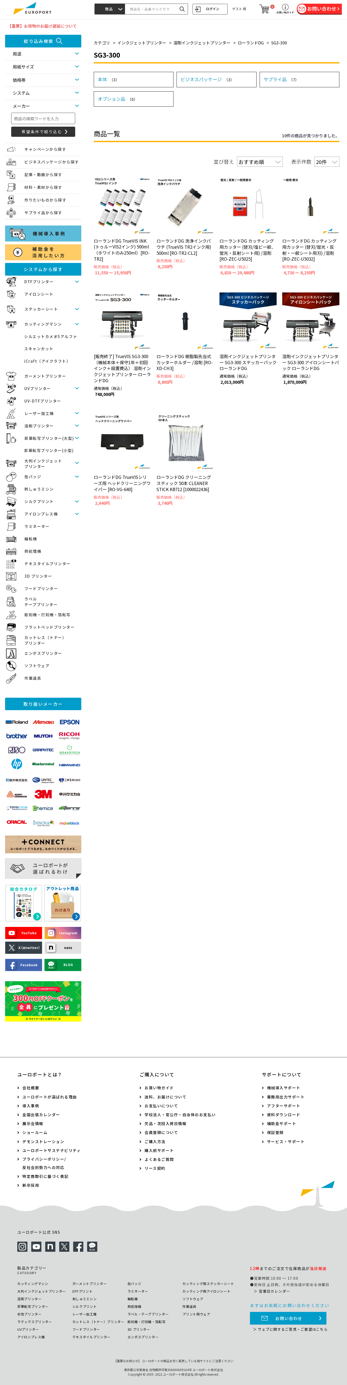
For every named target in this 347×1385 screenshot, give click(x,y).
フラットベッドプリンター (49, 627)
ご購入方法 (155, 1141)
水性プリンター (29, 1314)
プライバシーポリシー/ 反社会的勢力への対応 (44, 1163)
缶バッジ (32, 476)
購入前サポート (159, 1150)
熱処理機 (32, 551)
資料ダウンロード (284, 1114)
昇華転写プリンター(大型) (49, 438)
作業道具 (32, 678)
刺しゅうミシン (39, 489)
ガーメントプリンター (45, 376)
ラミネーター (37, 526)
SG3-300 (279, 43)
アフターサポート (284, 1105)
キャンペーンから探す (45, 149)
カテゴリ (102, 43)
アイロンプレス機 (41, 513)
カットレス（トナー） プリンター (45, 640)
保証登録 (275, 1132)
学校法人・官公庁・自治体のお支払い (180, 1114)
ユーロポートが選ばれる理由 (49, 1096)
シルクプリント (39, 501)
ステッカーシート (41, 309)
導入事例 (30, 1105)
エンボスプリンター (43, 653)
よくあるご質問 (159, 1159)
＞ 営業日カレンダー (272, 1291)
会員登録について (161, 1132)
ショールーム (35, 1132)
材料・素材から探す (43, 187)
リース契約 (155, 1168)
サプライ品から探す (43, 212)
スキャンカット (39, 348)
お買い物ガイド (159, 1087)
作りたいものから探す (45, 200)
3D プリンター (38, 576)
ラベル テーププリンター (41, 601)
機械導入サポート (284, 1087)
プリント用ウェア (196, 1314)
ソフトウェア (37, 665)
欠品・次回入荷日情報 (165, 1123)
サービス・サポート (286, 1141)
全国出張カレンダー (41, 1114)
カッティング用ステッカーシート (208, 1283)
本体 (108, 79)
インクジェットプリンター (141, 43)
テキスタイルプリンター (47, 563)
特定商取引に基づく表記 (45, 1176)
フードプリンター (41, 588)
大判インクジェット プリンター (43, 463)
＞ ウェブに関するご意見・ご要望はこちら (290, 1329)
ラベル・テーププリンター (148, 1314)
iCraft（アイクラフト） (47, 361)
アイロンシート (39, 294)
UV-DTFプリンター (42, 401)
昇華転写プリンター (33, 1306)
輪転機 (30, 538)
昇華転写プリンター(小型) (49, 450)
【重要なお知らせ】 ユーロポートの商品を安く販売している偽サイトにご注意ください (173, 1361)
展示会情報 (32, 1123)
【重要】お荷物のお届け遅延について (42, 26)
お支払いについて (161, 1105)
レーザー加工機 (39, 413)
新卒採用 (30, 1185)
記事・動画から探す (43, 174)
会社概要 (30, 1087)
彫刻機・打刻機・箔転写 (47, 614)
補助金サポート (281, 1123)
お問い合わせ (288, 1318)
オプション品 (117, 98)
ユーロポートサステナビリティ (51, 1150)
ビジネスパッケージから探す (51, 161)
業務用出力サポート (286, 1096)
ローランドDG (251, 43)
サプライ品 (281, 79)
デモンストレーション (43, 1141)
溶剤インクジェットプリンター (202, 43)
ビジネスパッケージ (207, 79)
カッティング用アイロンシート (206, 1291)
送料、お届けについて (165, 1096)
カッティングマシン (43, 324)
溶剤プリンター (39, 425)
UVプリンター (37, 388)
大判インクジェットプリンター (41, 1291)
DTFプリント (82, 1291)
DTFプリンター (39, 281)
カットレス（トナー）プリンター (98, 1321)
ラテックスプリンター (34, 1321)
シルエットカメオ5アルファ (50, 336)
